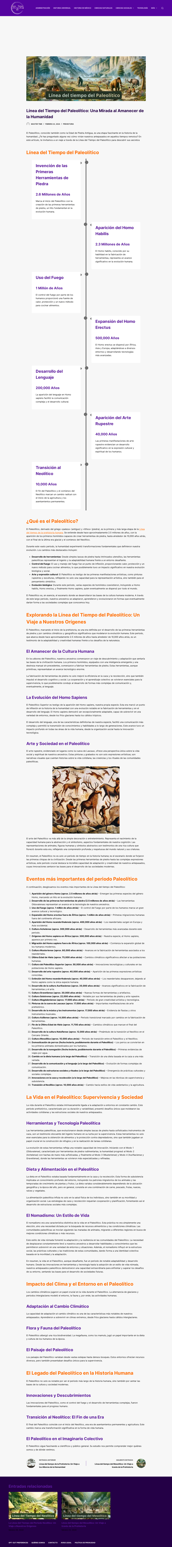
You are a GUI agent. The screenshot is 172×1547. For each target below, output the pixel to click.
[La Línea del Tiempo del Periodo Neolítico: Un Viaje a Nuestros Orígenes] (33, 1505)
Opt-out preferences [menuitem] (18, 1543)
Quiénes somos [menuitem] (38, 1543)
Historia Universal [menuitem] (62, 8)
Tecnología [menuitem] (142, 8)
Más (153, 8)
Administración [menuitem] (43, 8)
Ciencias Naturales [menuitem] (103, 8)
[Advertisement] (86, 36)
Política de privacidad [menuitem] (85, 1543)
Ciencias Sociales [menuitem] (124, 8)
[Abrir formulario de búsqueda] (162, 8)
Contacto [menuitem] (53, 1543)
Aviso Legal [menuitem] (66, 1543)
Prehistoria (68, 124)
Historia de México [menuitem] (82, 8)
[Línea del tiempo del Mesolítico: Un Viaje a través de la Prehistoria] (86, 1505)
